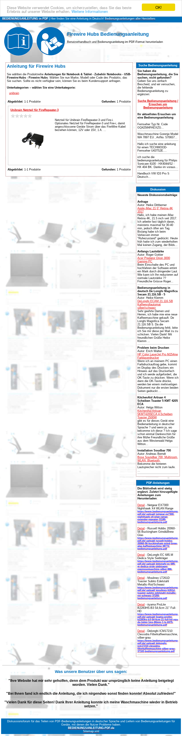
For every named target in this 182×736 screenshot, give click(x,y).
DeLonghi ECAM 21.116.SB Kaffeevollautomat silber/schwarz (155, 304)
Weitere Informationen (89, 11)
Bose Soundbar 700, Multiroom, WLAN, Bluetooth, (157, 458)
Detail (141, 505)
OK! (158, 7)
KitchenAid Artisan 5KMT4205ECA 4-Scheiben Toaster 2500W (154, 414)
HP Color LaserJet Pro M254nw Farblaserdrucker (157, 356)
